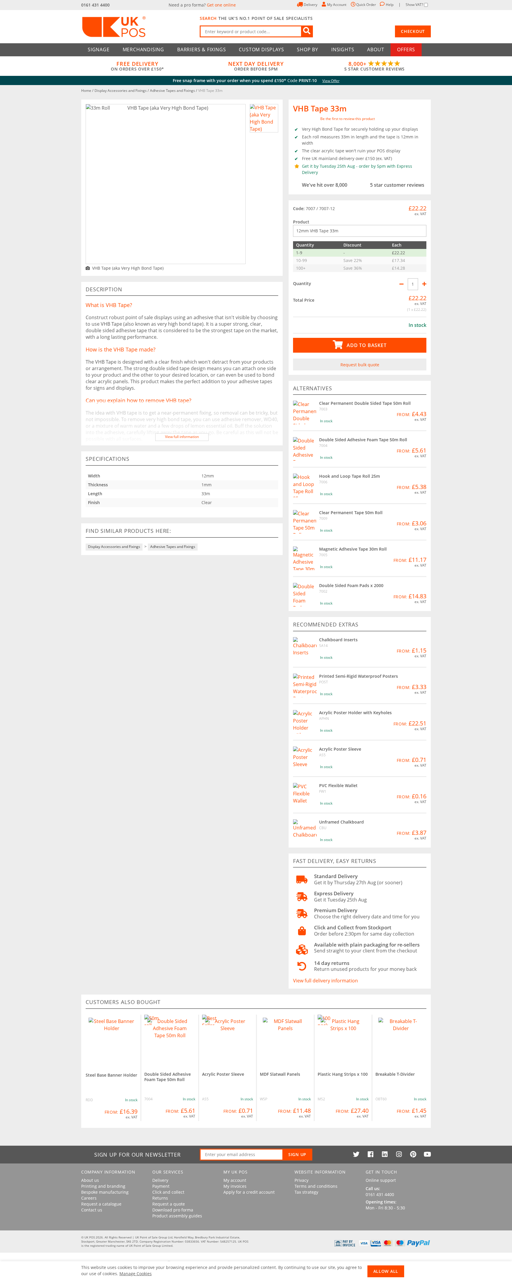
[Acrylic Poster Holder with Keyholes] (305, 722)
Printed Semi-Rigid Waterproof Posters (358, 676)
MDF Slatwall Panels (280, 1074)
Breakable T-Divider (395, 1074)
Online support (381, 1180)
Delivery (160, 1180)
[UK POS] (137, 26)
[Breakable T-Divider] (400, 1040)
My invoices (235, 1186)
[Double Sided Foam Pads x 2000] (305, 595)
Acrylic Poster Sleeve (340, 749)
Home (86, 90)
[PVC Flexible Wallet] (305, 795)
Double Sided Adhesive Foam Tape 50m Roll (363, 439)
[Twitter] (356, 1154)
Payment (160, 1186)
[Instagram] (398, 1154)
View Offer (331, 80)
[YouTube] (427, 1154)
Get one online (221, 5)
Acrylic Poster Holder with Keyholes (355, 712)
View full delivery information (325, 980)
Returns (160, 1198)
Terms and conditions (316, 1186)
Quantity (302, 283)
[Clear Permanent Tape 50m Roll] (305, 522)
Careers (89, 1198)
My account (234, 1180)
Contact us (91, 1210)
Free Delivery (137, 66)
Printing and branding (103, 1186)
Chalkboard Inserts (338, 639)
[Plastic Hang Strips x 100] (343, 1040)
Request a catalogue (101, 1204)
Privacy (301, 1180)
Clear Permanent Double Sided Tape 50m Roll (365, 403)
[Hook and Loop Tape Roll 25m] (305, 485)
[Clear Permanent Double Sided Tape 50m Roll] (305, 412)
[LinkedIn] (384, 1154)
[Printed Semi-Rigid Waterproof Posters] (305, 685)
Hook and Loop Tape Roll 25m (349, 476)
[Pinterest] (413, 1154)
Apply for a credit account (249, 1192)
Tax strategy (306, 1192)
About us (90, 1180)
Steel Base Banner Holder (111, 1075)
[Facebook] (370, 1154)
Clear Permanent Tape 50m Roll (351, 512)
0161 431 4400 (95, 5)
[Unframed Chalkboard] (305, 831)
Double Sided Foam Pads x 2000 (351, 585)
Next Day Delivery (256, 66)
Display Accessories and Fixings (121, 90)
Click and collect (168, 1192)
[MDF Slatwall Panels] (285, 1040)
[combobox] (256, 31)
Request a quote (168, 1204)
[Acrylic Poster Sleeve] (305, 758)
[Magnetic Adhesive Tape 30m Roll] (305, 558)
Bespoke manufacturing (105, 1192)
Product (301, 222)
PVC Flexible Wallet (338, 785)
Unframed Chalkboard (341, 822)
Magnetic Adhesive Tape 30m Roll (353, 549)
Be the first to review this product (347, 118)
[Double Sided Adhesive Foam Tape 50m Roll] (305, 449)
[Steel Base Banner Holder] (111, 1041)
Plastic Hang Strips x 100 (343, 1074)
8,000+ (374, 66)
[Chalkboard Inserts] (305, 649)
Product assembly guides (177, 1216)
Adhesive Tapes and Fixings (173, 90)
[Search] (307, 31)
